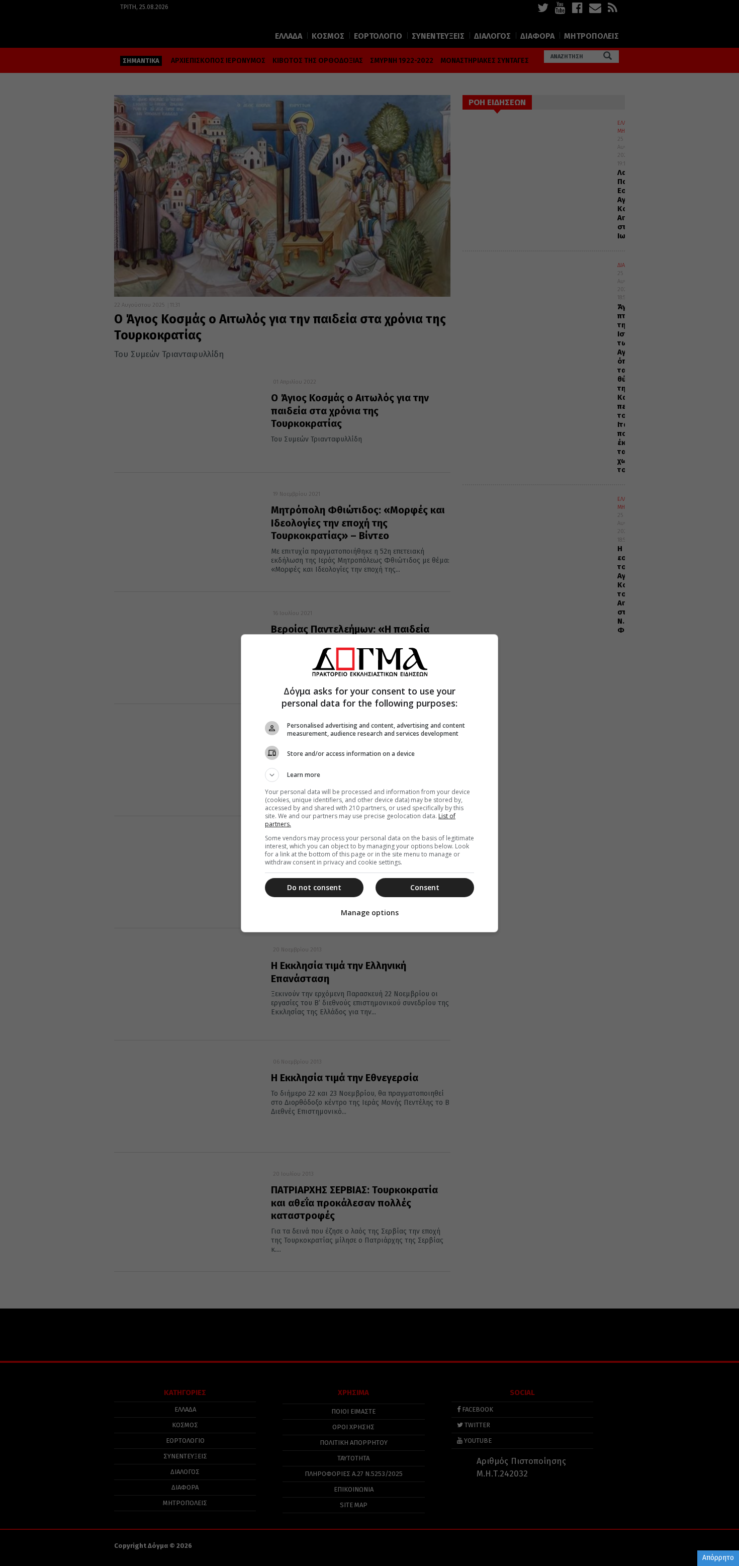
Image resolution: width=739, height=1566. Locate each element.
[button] (369, 775)
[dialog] (369, 783)
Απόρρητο (718, 1557)
